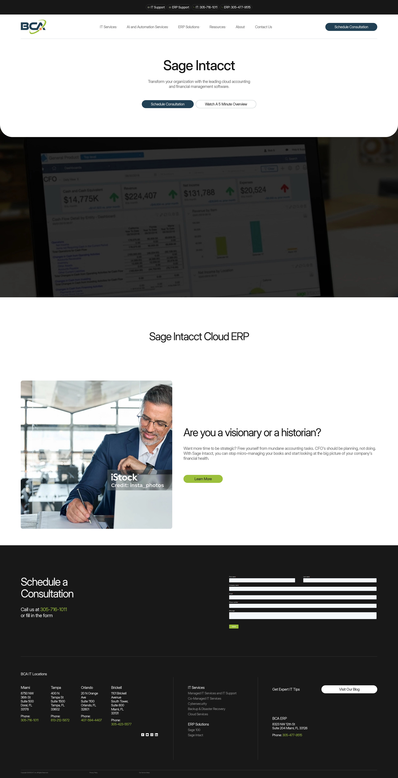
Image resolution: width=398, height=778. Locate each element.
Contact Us (263, 27)
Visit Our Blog (349, 689)
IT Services (108, 27)
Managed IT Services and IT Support (212, 693)
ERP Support (180, 7)
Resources (217, 27)
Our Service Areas (144, 772)
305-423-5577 (121, 724)
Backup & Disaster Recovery (206, 709)
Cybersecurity (197, 704)
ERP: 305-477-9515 (237, 7)
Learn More (203, 479)
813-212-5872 (60, 720)
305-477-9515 (292, 735)
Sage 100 (194, 730)
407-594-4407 (91, 720)
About (240, 27)
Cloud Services (198, 714)
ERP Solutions (188, 27)
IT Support (158, 7)
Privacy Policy (93, 772)
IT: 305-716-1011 (206, 7)
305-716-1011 (53, 609)
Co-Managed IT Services (204, 698)
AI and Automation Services (147, 27)
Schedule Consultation (351, 27)
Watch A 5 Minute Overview (226, 104)
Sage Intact (195, 735)
